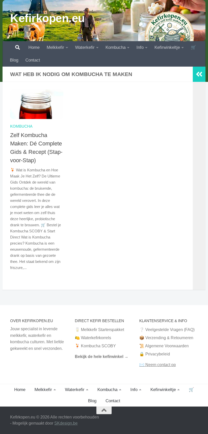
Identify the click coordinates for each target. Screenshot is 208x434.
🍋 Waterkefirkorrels (93, 338)
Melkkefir (55, 47)
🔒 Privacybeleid (154, 354)
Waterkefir (85, 47)
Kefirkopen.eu (47, 18)
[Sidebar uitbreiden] (199, 74)
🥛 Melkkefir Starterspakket (99, 329)
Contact (32, 60)
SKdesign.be (66, 423)
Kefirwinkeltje (167, 47)
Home (34, 47)
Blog (14, 60)
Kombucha (116, 47)
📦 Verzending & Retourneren (166, 338)
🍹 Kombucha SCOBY (95, 346)
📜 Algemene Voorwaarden (164, 346)
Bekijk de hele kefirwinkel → (101, 356)
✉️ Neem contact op (157, 365)
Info (140, 47)
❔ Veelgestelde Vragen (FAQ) (167, 329)
